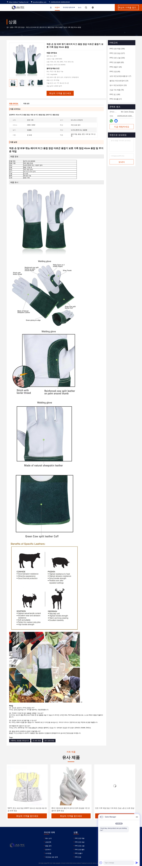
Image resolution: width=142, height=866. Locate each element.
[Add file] (100, 862)
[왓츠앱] (111, 121)
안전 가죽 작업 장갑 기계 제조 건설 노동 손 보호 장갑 (71, 808)
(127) (117, 53)
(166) (117, 58)
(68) (115, 94)
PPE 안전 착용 (79, 838)
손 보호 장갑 (37, 740)
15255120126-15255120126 (60, 2)
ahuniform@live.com (39, 2)
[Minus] (137, 817)
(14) (119, 81)
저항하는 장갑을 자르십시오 (20, 740)
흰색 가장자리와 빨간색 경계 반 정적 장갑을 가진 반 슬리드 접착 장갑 (27, 809)
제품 (56, 7)
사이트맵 (48, 853)
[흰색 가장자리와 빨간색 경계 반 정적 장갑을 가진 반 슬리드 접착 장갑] (27, 785)
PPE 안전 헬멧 (79, 849)
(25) (116, 67)
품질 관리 (48, 846)
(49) (115, 71)
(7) (120, 76)
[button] (42, 83)
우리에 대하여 (68, 7)
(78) (117, 90)
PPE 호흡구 (79, 853)
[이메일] (116, 120)
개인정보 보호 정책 (51, 857)
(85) (117, 62)
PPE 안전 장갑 (19, 27)
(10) (118, 85)
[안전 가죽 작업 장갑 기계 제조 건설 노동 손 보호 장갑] (71, 785)
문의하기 (48, 849)
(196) (117, 49)
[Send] (136, 862)
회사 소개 (48, 838)
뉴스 (79, 7)
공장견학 (48, 842)
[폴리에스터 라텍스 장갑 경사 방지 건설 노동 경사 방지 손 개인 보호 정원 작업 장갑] (114, 785)
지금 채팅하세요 (121, 127)
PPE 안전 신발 (79, 846)
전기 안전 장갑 (49, 740)
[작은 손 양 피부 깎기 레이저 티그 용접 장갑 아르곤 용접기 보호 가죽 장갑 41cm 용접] (26, 60)
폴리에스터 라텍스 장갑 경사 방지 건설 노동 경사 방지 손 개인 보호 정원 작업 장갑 (114, 809)
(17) (116, 99)
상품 (11, 27)
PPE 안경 (78, 857)
